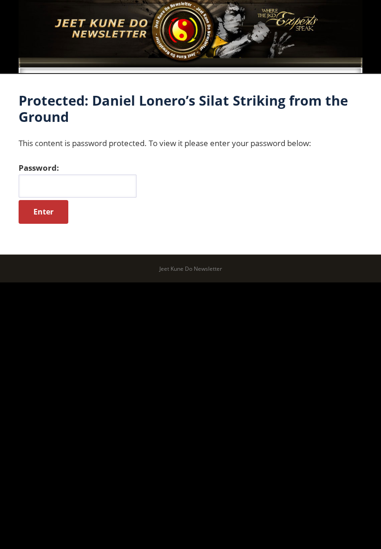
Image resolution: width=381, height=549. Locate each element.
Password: (39, 167)
